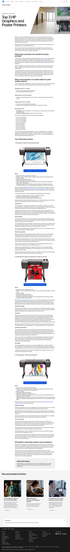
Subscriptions (27, 1)
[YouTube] (64, 533)
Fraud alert (30, 540)
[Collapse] (64, 520)
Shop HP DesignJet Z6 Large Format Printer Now (35, 284)
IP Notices (16, 547)
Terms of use (47, 546)
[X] (62, 533)
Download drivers (31, 533)
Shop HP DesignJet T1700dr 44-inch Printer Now (35, 170)
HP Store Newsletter (5, 542)
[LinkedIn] (56, 533)
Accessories (21, 1)
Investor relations (4, 536)
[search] (61, 1)
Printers (16, 1)
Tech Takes (3, 541)
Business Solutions (34, 1)
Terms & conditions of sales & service (8, 547)
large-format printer (46, 58)
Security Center (31, 541)
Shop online (17, 533)
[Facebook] (58, 533)
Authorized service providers (33, 537)
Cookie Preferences (32, 546)
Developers (44, 536)
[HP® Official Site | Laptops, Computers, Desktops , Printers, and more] (3, 1)
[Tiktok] (66, 533)
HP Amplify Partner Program (46, 533)
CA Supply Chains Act (20, 546)
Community (30, 536)
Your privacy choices (40, 546)
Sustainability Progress (5, 537)
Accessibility (14, 546)
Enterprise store (17, 537)
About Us (3, 531)
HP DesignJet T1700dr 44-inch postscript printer (34, 188)
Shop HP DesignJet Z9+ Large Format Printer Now (35, 382)
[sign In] (66, 1)
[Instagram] (60, 533)
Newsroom (3, 540)
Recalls (3, 546)
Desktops (12, 1)
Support (40, 1)
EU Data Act (21, 547)
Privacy (26, 546)
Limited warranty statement (54, 546)
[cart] (64, 1)
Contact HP (3, 533)
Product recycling (8, 546)
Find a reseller (17, 536)
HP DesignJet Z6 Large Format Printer (27, 300)
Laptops (7, 1)
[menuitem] (7, 1)
